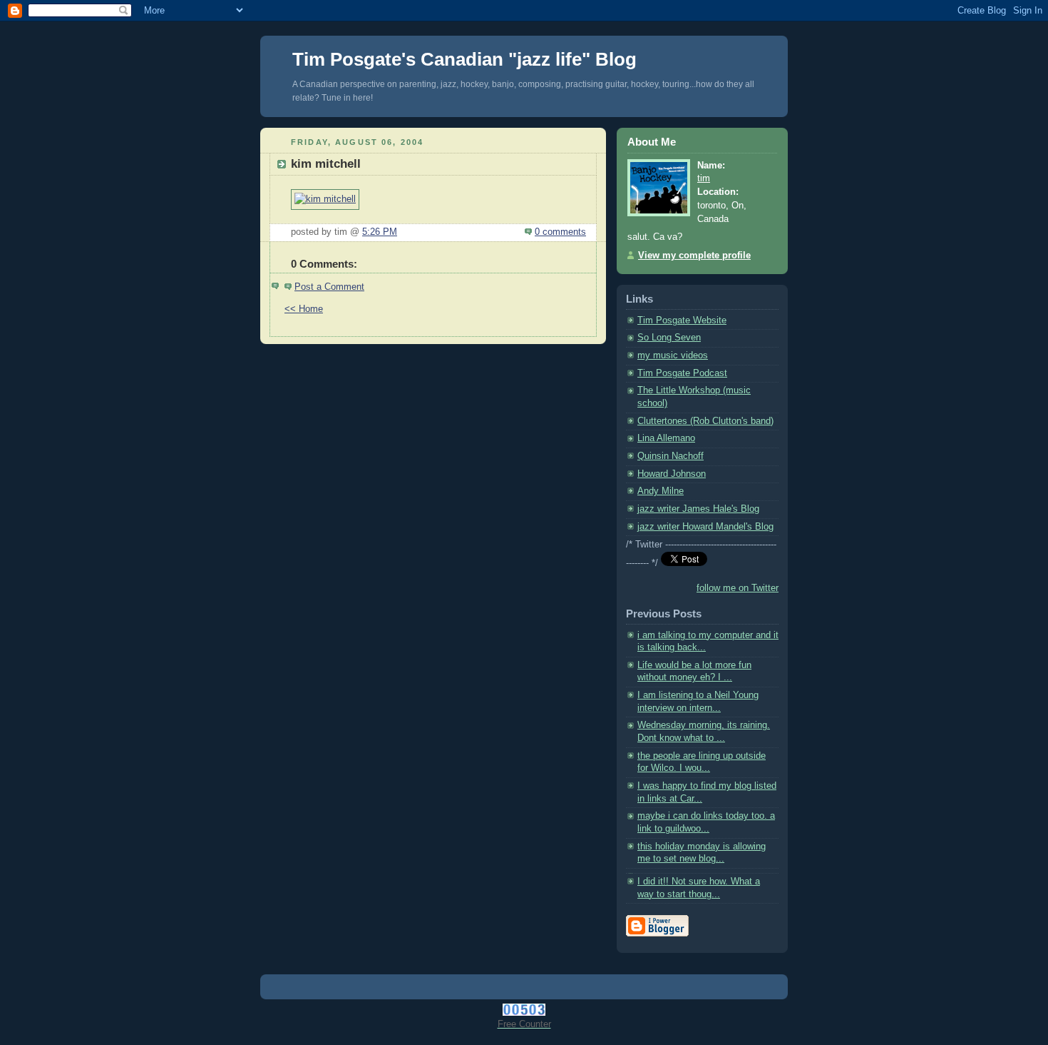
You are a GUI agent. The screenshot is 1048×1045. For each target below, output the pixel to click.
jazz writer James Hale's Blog (698, 509)
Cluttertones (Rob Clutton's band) (705, 421)
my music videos (672, 355)
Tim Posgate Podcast (682, 373)
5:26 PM (379, 232)
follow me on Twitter (738, 588)
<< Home (303, 309)
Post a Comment (329, 287)
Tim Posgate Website (681, 320)
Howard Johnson (671, 474)
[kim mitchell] (325, 199)
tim (703, 178)
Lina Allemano (666, 438)
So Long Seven (669, 338)
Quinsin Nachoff (670, 456)
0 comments (560, 232)
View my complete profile (694, 256)
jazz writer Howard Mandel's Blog (705, 527)
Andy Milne (660, 491)
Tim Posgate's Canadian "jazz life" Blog (464, 59)
